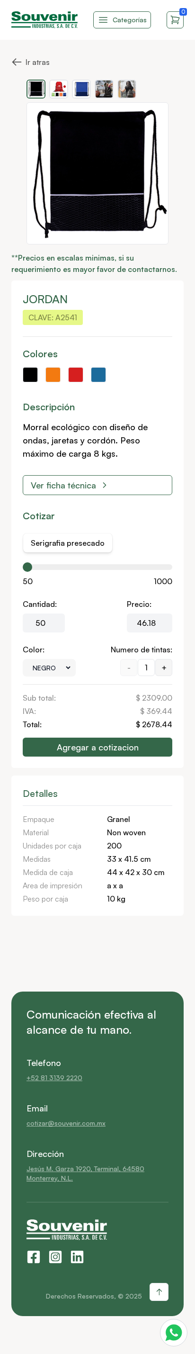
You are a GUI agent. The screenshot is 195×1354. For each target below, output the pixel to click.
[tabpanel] (97, 660)
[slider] (27, 567)
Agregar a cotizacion (98, 747)
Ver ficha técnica (63, 485)
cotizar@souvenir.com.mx (66, 1123)
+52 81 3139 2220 (54, 1078)
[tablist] (68, 543)
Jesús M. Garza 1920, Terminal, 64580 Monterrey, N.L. (85, 1173)
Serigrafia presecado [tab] (68, 543)
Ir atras (30, 61)
